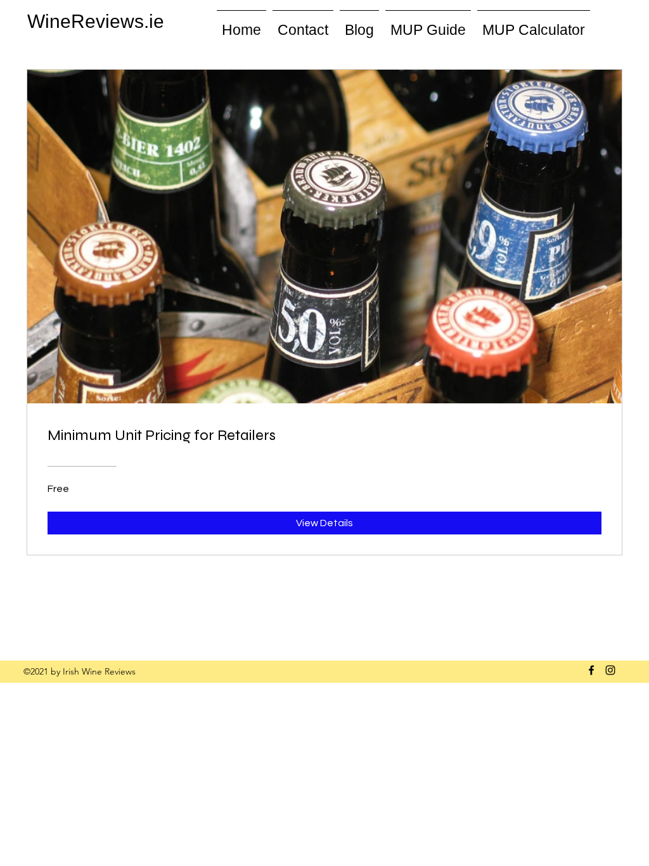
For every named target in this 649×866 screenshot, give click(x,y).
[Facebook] (591, 670)
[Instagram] (610, 670)
